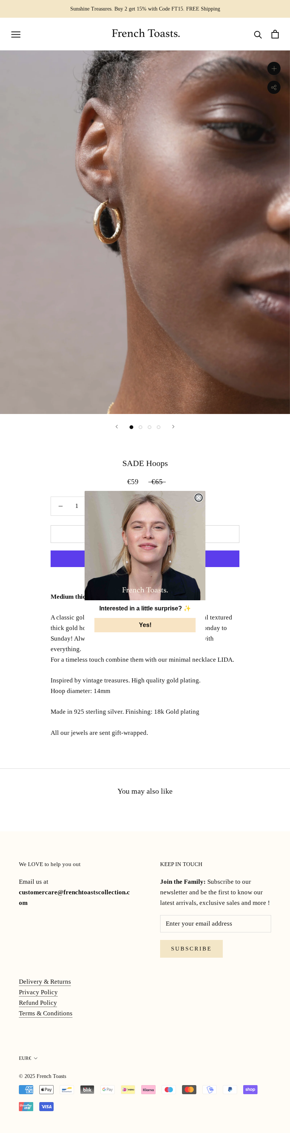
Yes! (145, 625)
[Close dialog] (198, 497)
